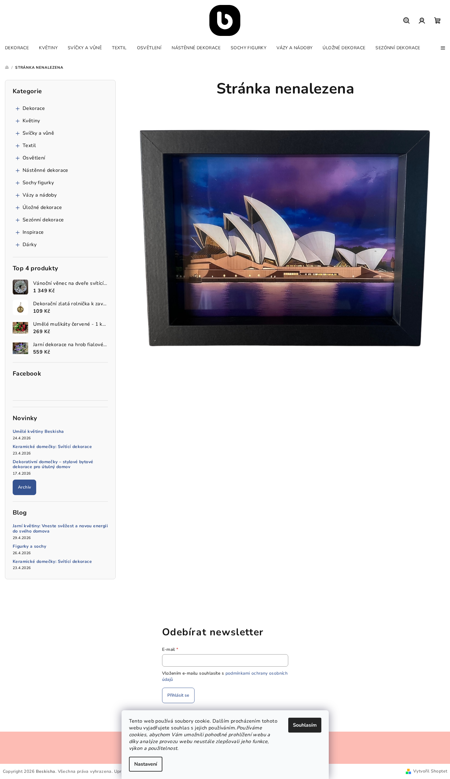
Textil (29, 145)
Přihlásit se (178, 695)
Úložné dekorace (42, 207)
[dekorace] (285, 236)
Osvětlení (34, 157)
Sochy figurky (38, 182)
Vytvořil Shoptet (430, 771)
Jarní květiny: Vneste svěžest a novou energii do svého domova (60, 529)
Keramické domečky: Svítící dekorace (52, 447)
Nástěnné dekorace (45, 170)
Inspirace (33, 232)
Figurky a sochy (29, 546)
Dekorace (34, 108)
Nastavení (145, 764)
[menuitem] (17, 48)
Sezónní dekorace (43, 219)
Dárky (29, 244)
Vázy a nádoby (40, 195)
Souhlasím (305, 725)
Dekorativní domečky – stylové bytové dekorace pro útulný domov (53, 464)
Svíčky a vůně (38, 133)
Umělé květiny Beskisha (38, 431)
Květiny (31, 120)
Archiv (24, 487)
